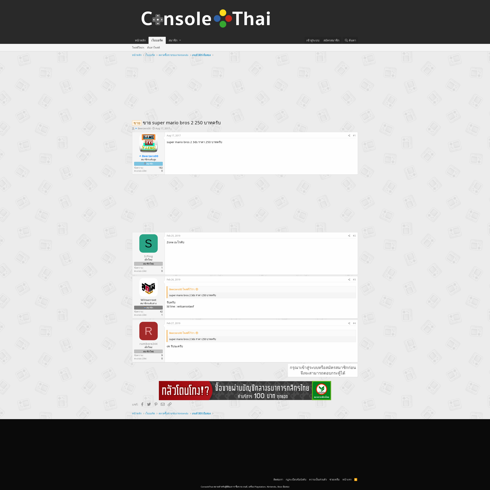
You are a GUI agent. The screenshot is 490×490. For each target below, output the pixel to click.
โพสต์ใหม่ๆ (138, 47)
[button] (180, 40)
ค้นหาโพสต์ (153, 47)
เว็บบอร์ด (157, 40)
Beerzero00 (144, 128)
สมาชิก (173, 40)
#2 (354, 235)
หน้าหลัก (140, 40)
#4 (354, 323)
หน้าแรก (347, 479)
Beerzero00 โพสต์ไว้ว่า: (182, 289)
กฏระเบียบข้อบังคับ (296, 479)
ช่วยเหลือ (334, 479)
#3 (354, 279)
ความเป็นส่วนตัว (318, 479)
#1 (354, 135)
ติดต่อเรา (278, 479)
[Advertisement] (245, 87)
